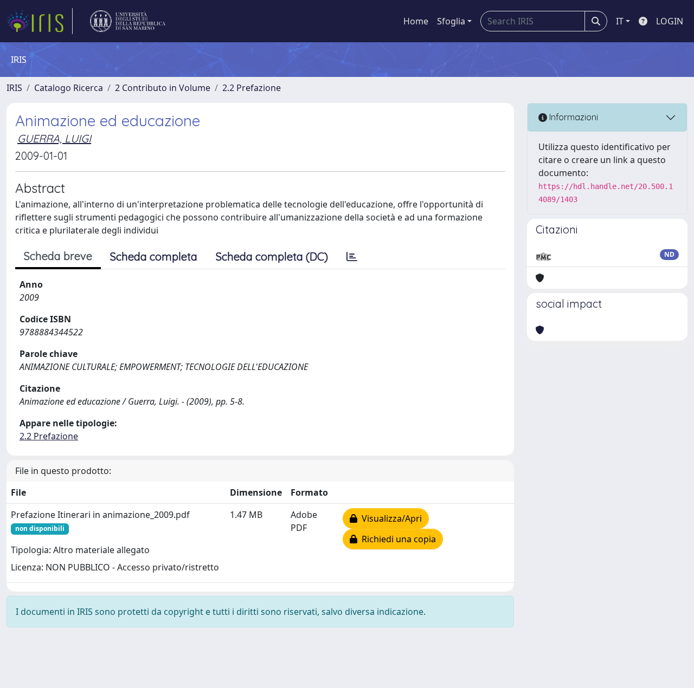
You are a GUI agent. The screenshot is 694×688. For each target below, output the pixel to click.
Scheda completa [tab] (153, 256)
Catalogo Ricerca (68, 88)
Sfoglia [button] (451, 21)
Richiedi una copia (396, 539)
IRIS (14, 88)
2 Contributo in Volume (162, 88)
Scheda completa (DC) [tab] (272, 256)
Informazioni (572, 117)
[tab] (352, 256)
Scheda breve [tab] (58, 256)
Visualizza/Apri (389, 518)
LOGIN (669, 21)
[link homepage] (40, 21)
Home (415, 21)
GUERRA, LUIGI (54, 138)
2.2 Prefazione (251, 88)
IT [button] (620, 21)
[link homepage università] (127, 21)
